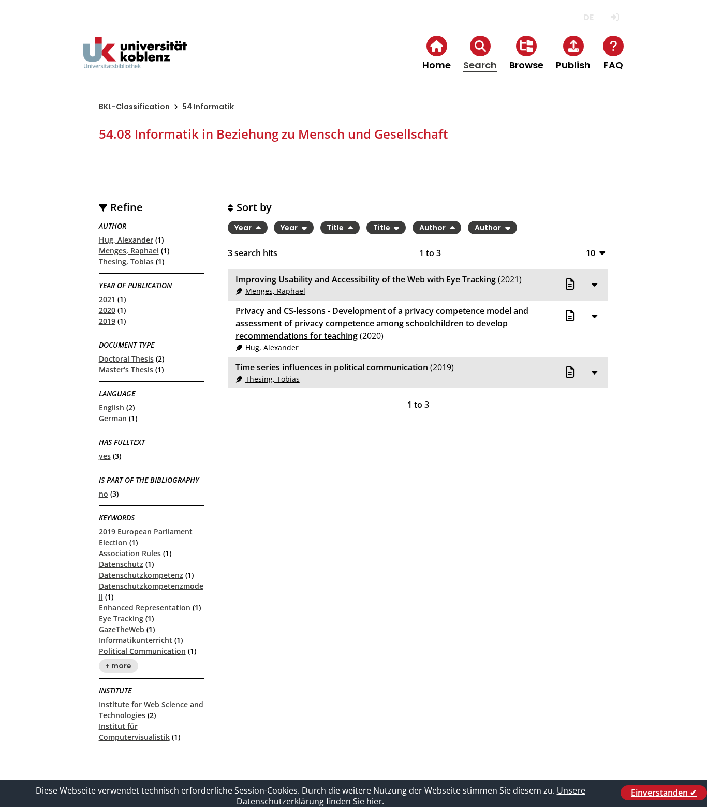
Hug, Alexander (126, 240)
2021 (107, 299)
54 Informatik (208, 106)
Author (433, 227)
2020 (107, 310)
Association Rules (130, 553)
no (103, 494)
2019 (107, 321)
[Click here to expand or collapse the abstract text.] (594, 284)
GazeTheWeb (121, 629)
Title (336, 227)
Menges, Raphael (129, 251)
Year (243, 227)
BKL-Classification (134, 106)
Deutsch (588, 17)
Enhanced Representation (144, 607)
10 (590, 252)
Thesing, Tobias (126, 261)
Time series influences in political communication (331, 367)
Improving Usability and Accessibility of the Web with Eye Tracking (365, 279)
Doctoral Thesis (126, 359)
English (111, 407)
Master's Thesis (126, 370)
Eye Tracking (121, 618)
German (113, 418)
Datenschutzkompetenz (141, 575)
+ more (118, 666)
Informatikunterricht (135, 640)
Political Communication (142, 651)
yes (105, 456)
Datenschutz (121, 564)
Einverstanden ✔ (664, 792)
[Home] (135, 61)
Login (615, 17)
